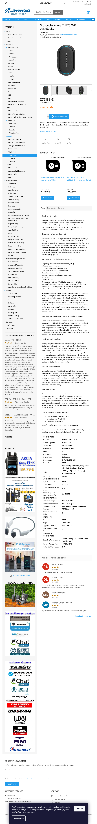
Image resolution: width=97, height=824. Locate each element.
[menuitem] (7, 19)
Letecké (11, 63)
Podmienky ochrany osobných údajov (18, 801)
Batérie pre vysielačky (16, 243)
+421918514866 (59, 799)
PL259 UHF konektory (15, 268)
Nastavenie (19, 818)
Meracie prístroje (14, 209)
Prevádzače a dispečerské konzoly (20, 117)
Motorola (9, 136)
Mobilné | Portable (14, 297)
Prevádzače (13, 57)
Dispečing (12, 60)
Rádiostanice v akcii (15, 35)
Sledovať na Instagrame (21, 575)
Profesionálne (13, 47)
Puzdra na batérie (14, 246)
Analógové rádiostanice (16, 146)
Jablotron (9, 322)
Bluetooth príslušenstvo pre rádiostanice (18, 220)
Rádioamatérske (14, 69)
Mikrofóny (11, 212)
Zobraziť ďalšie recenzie (82, 616)
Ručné (11, 51)
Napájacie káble (14, 236)
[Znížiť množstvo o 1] (48, 117)
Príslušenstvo (14, 133)
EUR (87, 1)
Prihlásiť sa (12, 784)
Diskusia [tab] (61, 208)
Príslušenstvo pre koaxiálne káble (20, 287)
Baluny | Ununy (13, 312)
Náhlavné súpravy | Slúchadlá (18, 215)
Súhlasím (80, 808)
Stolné (11, 79)
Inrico (10, 92)
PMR (9, 98)
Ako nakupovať (46, 3)
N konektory (12, 274)
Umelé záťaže (13, 230)
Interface (11, 206)
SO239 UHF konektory (16, 271)
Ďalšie (10, 255)
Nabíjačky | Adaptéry (15, 227)
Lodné (10, 66)
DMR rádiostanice (14, 111)
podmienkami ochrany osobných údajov (39, 779)
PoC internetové (14, 82)
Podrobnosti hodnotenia (68, 35)
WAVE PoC (11, 152)
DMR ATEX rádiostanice (16, 114)
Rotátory (11, 303)
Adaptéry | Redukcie (15, 265)
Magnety (11, 309)
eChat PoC (12, 120)
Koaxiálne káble (13, 262)
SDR (9, 95)
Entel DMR (11, 85)
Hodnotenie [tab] (51, 208)
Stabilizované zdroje (15, 196)
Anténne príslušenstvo (16, 319)
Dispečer (12, 130)
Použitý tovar (10, 325)
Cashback (9, 328)
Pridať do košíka (61, 116)
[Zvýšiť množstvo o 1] (48, 115)
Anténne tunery (13, 199)
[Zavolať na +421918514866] (8, 3)
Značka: (51, 37)
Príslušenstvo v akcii (15, 38)
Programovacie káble (16, 239)
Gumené (11, 300)
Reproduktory (13, 224)
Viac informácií (29, 812)
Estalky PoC (12, 89)
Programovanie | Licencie (17, 104)
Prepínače (12, 306)
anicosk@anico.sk (60, 796)
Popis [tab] (43, 208)
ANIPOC (8, 41)
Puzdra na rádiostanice (16, 249)
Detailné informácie (46, 132)
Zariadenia (12, 123)
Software (11, 187)
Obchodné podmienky (13, 798)
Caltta (8, 108)
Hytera (8, 165)
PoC (9, 177)
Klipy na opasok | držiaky (17, 252)
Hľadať (58, 12)
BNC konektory (13, 278)
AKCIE (8, 32)
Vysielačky (9, 44)
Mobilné (12, 54)
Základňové (12, 293)
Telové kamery (11, 180)
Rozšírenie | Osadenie (16, 101)
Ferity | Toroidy (13, 316)
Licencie (12, 127)
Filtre (10, 233)
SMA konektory (13, 281)
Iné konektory (13, 284)
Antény (8, 290)
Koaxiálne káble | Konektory (16, 258)
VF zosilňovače (13, 203)
